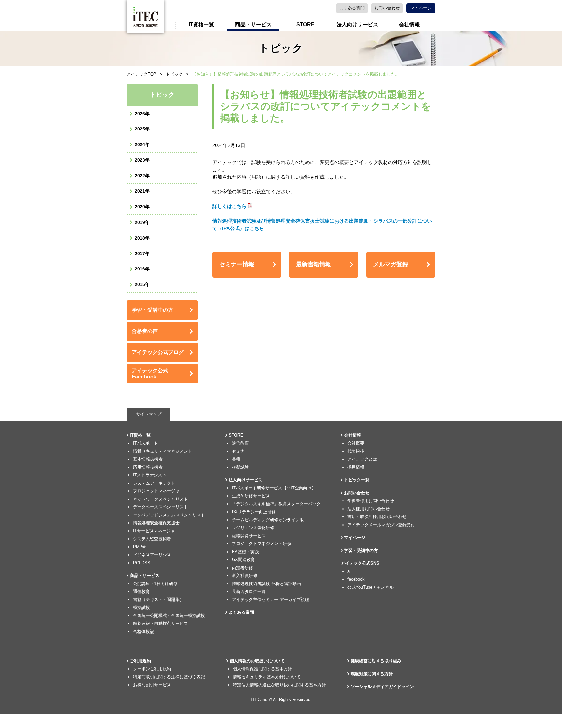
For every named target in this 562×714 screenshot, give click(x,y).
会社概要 (355, 443)
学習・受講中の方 (361, 550)
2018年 (142, 237)
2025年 (142, 128)
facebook (356, 579)
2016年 (142, 268)
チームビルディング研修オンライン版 (268, 519)
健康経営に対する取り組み (376, 660)
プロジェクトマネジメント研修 (261, 543)
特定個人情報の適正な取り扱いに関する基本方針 (279, 684)
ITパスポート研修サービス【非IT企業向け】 (274, 488)
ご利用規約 (140, 660)
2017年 (142, 253)
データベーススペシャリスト (160, 506)
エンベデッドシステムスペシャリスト (169, 515)
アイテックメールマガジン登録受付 (381, 524)
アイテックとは (362, 459)
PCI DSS (141, 562)
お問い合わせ (387, 8)
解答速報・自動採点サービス (160, 623)
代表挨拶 (355, 451)
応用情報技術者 (148, 467)
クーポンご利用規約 (152, 668)
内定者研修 (242, 567)
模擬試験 (141, 607)
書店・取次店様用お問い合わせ (377, 516)
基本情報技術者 (148, 459)
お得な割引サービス (152, 684)
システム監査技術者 (152, 538)
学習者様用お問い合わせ (370, 500)
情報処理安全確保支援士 (156, 522)
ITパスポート (145, 443)
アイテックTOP (141, 74)
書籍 (236, 459)
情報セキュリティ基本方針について (267, 676)
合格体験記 (143, 631)
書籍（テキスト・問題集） (158, 599)
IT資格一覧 (201, 24)
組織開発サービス (249, 535)
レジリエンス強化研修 (253, 527)
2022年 (142, 175)
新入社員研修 (244, 575)
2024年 (142, 144)
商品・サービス (253, 24)
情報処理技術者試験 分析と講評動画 (266, 583)
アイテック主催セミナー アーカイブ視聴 (270, 599)
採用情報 (355, 467)
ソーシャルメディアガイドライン (382, 686)
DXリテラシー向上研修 (254, 511)
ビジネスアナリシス (152, 554)
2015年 (142, 284)
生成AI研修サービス (251, 495)
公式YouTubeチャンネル (370, 587)
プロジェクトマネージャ (156, 490)
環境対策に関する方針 (372, 673)
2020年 (142, 206)
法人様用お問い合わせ (368, 508)
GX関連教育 (243, 559)
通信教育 (141, 591)
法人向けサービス (357, 24)
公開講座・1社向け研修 (155, 583)
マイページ (421, 8)
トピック (174, 74)
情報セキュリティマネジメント (162, 451)
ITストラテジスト (150, 475)
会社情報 (409, 24)
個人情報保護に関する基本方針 (262, 668)
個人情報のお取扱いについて (257, 660)
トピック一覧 (356, 479)
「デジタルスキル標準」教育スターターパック (276, 503)
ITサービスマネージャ (154, 531)
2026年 (142, 113)
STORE (305, 24)
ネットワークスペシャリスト (160, 499)
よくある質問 (352, 8)
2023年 (142, 160)
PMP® (139, 546)
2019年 (142, 222)
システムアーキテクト (154, 483)
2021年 (142, 191)
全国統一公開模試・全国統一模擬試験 (169, 615)
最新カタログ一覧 (249, 591)
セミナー (240, 451)
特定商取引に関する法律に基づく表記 (169, 676)
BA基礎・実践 (245, 551)
